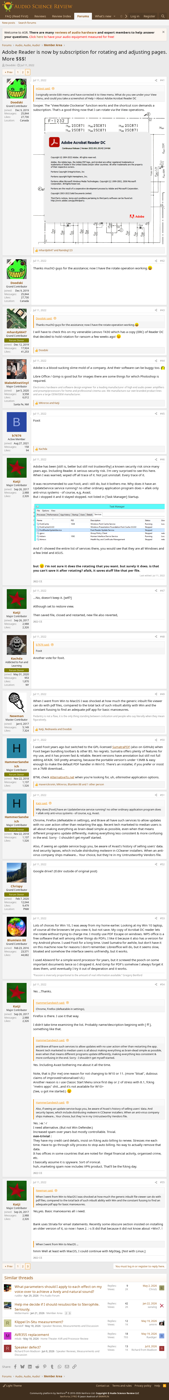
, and (55, 729)
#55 (162, 1182)
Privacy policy (143, 1385)
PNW (26, 909)
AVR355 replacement (32, 1334)
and (56, 250)
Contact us (102, 1385)
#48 (162, 636)
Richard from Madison (27, 1351)
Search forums (27, 23)
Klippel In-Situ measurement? (39, 1321)
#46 (162, 459)
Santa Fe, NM (21, 404)
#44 (162, 360)
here (40, 37)
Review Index (61, 16)
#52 (162, 864)
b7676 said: (42, 644)
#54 (162, 984)
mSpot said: (43, 88)
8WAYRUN (104, 1396)
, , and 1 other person (71, 784)
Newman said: (44, 1190)
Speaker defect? (28, 1347)
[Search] (163, 16)
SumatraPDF (121, 747)
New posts (8, 23)
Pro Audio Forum (50, 1295)
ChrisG (153, 1289)
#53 (162, 918)
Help (157, 1385)
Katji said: (41, 803)
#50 (162, 740)
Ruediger (152, 1337)
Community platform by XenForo (62, 1393)
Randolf (19, 1326)
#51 (162, 795)
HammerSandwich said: (50, 1003)
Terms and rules (122, 1385)
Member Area (54, 1313)
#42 (162, 261)
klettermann (22, 1313)
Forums (83, 16)
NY (27, 685)
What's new (103, 16)
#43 (162, 310)
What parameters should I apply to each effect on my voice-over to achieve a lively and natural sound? (58, 1289)
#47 (162, 590)
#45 (162, 413)
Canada (24, 120)
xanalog (152, 1307)
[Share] (156, 80)
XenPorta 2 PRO (68, 1396)
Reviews (40, 16)
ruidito (18, 1295)
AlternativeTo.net (62, 777)
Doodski (10, 65)
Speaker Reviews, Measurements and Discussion (70, 1326)
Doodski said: (44, 318)
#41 (162, 80)
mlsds (18, 1338)
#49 (162, 694)
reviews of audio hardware (76, 32)
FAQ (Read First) (16, 16)
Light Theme (14, 1385)
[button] (114, 16)
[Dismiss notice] (163, 32)
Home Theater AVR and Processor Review (64, 1338)
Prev (10, 72)
